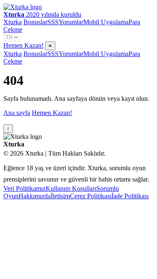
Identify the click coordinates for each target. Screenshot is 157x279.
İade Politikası (130, 196)
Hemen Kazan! (23, 45)
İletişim (60, 196)
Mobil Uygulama (106, 22)
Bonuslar (35, 22)
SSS (53, 22)
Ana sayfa (16, 112)
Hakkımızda (34, 196)
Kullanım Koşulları (71, 188)
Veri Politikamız (24, 188)
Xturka (12, 22)
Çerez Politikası (90, 196)
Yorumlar (71, 22)
